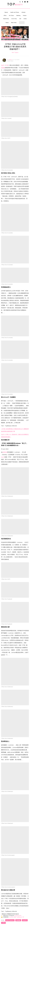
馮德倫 (3, 67)
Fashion (24, 15)
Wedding (18, 15)
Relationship (6, 18)
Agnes (10, 59)
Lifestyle (23, 12)
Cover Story (14, 18)
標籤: (3, 920)
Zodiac (25, 18)
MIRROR (4, 452)
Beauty (6, 12)
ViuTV (3, 65)
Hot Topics (11, 15)
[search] (20, 1)
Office (5, 15)
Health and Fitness (14, 12)
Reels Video (13, 22)
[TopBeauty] (15, 4)
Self (20, 18)
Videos (7, 22)
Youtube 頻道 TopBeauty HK (16, 917)
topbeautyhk (18, 915)
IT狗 (7, 65)
